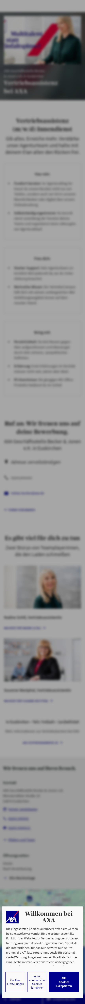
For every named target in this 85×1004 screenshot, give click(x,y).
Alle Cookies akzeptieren (64, 982)
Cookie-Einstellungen (15, 982)
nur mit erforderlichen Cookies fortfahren (37, 981)
